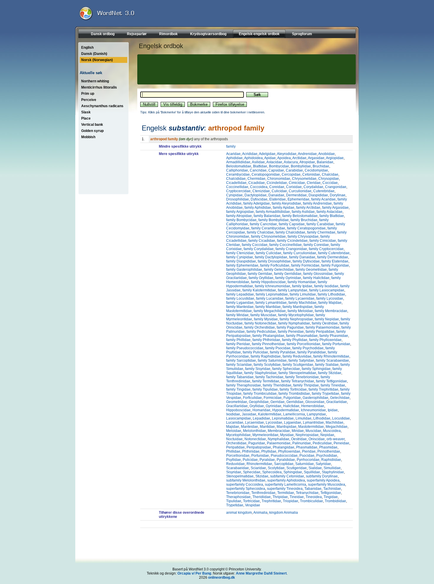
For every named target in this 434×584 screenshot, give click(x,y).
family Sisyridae (257, 369)
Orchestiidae (236, 443)
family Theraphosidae (243, 385)
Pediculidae (322, 443)
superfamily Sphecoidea (245, 489)
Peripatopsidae (259, 447)
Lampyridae (316, 414)
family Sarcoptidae (241, 360)
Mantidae (267, 427)
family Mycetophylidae (296, 315)
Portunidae (260, 456)
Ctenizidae (261, 191)
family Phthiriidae (266, 340)
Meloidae (233, 431)
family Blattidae (331, 216)
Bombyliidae (301, 166)
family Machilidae (302, 303)
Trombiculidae (311, 501)
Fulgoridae (292, 398)
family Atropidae (239, 216)
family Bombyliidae (273, 220)
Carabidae (294, 170)
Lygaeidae (292, 422)
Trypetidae (234, 505)
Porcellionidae (237, 456)
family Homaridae (302, 282)
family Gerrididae (287, 274)
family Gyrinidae (288, 278)
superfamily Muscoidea (326, 484)
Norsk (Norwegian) (97, 60)
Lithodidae (321, 418)
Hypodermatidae (285, 410)
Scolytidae (276, 468)
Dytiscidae (259, 199)
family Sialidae (327, 365)
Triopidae (290, 501)
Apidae (270, 158)
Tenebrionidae (237, 493)
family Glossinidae (318, 274)
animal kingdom (239, 512)
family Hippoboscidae (268, 282)
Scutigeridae (296, 468)
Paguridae (256, 443)
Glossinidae (314, 402)
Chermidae (256, 179)
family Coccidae (254, 245)
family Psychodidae (308, 348)
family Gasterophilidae (244, 269)
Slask (86, 112)
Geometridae (236, 402)
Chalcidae (330, 174)
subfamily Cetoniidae (287, 476)
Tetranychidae (307, 493)
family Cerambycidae (268, 228)
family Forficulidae (274, 265)
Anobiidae (326, 154)
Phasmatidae (306, 447)
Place (86, 118)
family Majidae (330, 303)
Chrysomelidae (304, 179)
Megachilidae (336, 427)
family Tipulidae (265, 389)
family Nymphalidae (294, 323)
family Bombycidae (241, 220)
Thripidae (280, 497)
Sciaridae (258, 468)
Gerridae (277, 402)
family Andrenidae (317, 203)
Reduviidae (235, 464)
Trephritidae (271, 501)
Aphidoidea (253, 158)
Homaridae (261, 410)
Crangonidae (335, 187)
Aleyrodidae (286, 154)
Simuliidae (332, 468)
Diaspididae (318, 195)
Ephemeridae (298, 199)
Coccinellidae (237, 187)
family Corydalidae (259, 249)
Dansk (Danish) (94, 54)
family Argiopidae (240, 212)
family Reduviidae (297, 356)
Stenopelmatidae (240, 476)
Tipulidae (233, 501)
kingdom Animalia (283, 512)
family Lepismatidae (272, 294)
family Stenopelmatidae (297, 373)
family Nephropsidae (296, 319)
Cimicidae (297, 183)
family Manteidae (240, 307)
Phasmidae (328, 447)
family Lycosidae (329, 298)
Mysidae (287, 435)
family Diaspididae (241, 261)
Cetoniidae (311, 174)
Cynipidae (234, 195)
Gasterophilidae (315, 398)
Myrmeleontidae (265, 435)
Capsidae (276, 170)
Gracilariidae (336, 402)
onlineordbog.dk (221, 577)
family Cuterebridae (334, 253)
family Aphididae (257, 207)
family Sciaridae (239, 365)
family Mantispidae (298, 307)
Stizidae (261, 476)
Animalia (260, 512)
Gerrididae (295, 402)
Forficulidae (252, 398)
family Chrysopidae (303, 236)
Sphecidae (251, 472)
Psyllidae (233, 460)
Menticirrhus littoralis (99, 87)
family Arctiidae (308, 207)
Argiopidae (335, 158)
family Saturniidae (272, 360)
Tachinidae (332, 489)
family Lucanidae (269, 298)
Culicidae (279, 191)
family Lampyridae (292, 290)
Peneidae (341, 443)
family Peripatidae (320, 331)
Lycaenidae (254, 422)
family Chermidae (321, 232)
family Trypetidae (325, 393)
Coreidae (276, 187)
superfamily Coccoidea (244, 484)
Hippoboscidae (238, 410)
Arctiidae (299, 158)
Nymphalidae (278, 439)
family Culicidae (268, 253)
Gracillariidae (237, 406)
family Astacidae (329, 212)
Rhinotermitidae (259, 464)
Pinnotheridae (328, 451)
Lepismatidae (283, 418)
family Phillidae (238, 340)
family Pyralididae (311, 352)
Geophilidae (259, 402)
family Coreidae (316, 245)
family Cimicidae (322, 241)
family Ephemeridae (242, 265)
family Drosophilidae (274, 261)
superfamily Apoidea (323, 480)
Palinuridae (301, 443)
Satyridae (323, 464)
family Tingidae (238, 389)
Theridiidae (261, 497)
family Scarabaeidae (332, 360)
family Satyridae (301, 360)
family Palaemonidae (323, 327)
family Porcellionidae (303, 344)
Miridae (298, 431)
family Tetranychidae (297, 381)
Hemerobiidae (312, 406)
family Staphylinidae (260, 373)
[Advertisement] (245, 69)
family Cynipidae (239, 257)
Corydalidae (313, 187)
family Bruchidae (304, 220)
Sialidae (315, 468)
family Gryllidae (261, 278)
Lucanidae (234, 422)
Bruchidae (321, 166)
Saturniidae (304, 464)
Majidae (232, 427)
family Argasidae (335, 207)
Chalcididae (236, 179)
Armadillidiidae (238, 162)
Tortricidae (251, 501)
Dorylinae (337, 195)
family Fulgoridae (335, 265)
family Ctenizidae (240, 253)
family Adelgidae (256, 203)
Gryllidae (256, 406)
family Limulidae (303, 294)
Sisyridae (233, 472)
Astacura (291, 162)
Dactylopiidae (255, 195)
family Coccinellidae (285, 245)
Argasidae (316, 158)
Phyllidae (268, 451)
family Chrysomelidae (268, 236)
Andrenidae (307, 154)
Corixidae (294, 187)
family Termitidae (265, 381)
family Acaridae (323, 199)
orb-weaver (336, 439)
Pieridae (309, 451)
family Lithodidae (331, 294)
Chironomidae (278, 179)
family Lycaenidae (299, 298)
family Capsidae (292, 224)
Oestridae (299, 439)
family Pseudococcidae (244, 348)
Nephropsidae (307, 435)
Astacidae (274, 162)
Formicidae (273, 398)
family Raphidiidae (266, 356)
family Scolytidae (267, 365)
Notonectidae (255, 439)
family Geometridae (311, 269)
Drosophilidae (237, 199)
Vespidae (252, 505)
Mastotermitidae (311, 427)
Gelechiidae (340, 398)
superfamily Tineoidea (285, 489)
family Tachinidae (269, 377)
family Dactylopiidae (271, 257)
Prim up (87, 94)
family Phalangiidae (268, 336)
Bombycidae (279, 166)
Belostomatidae (238, 166)
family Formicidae (305, 265)
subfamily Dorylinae (322, 476)
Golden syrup (92, 131)
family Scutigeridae (298, 365)
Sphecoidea (272, 472)
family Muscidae (263, 315)
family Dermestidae (332, 257)
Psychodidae (326, 456)
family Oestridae (325, 323)
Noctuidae (234, 439)
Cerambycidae (238, 174)
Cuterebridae (324, 191)
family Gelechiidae (279, 269)
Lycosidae (274, 422)
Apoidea (284, 158)
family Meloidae (300, 311)
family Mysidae (266, 319)
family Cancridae (263, 224)
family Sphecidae (286, 369)
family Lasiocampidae (326, 290)
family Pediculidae (261, 331)
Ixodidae (233, 414)
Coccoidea (258, 187)
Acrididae (249, 154)
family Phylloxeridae (325, 340)
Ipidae (333, 410)
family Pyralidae (283, 352)
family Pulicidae (255, 352)
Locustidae (341, 418)
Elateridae (277, 199)
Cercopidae (291, 174)
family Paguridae (290, 327)
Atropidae (307, 162)
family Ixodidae (326, 286)
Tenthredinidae (263, 493)
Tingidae (331, 497)
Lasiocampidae (238, 418)
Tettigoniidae (330, 493)
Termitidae (285, 493)
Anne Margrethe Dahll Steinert (261, 573)
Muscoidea (332, 431)
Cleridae (314, 183)
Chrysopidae (328, 179)
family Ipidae (302, 286)
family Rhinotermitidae (331, 356)
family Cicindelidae (292, 241)
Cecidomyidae (316, 170)
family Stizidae (329, 373)
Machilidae (334, 422)
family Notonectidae (260, 323)
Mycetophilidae (238, 435)
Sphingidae (292, 472)
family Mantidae (268, 307)
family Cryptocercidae (326, 249)
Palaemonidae (279, 443)
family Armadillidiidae (273, 212)
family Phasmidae (333, 336)
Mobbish (88, 137)
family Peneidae (291, 331)
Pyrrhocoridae (308, 460)
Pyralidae (267, 460)
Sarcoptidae (283, 464)
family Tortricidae (293, 389)
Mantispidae (286, 427)
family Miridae (237, 315)
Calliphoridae (237, 170)
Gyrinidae (273, 406)
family (231, 146)
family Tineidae (333, 385)
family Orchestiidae (259, 327)
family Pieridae (238, 344)
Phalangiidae (283, 447)
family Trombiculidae (260, 393)
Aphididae (234, 158)
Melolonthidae (254, 431)
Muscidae (313, 431)
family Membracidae (331, 311)
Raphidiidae (331, 460)
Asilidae (258, 162)
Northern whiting (95, 81)
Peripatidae (235, 447)
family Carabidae (320, 224)
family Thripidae (306, 385)
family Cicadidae (261, 241)
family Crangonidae (291, 249)
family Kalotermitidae (259, 290)
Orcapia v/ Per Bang (194, 573)
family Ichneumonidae (272, 286)
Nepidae (327, 435)
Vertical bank (92, 125)
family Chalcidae (260, 232)
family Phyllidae (294, 340)
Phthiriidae (251, 451)
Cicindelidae (277, 183)
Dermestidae (296, 195)
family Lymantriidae (271, 303)
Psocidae (306, 456)
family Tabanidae (240, 377)
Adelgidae (267, 154)
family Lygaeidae (240, 303)
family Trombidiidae (294, 393)
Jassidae (249, 414)
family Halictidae (316, 278)
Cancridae (258, 170)
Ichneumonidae (313, 410)
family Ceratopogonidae (306, 228)
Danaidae (276, 195)
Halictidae (291, 406)
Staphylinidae (333, 472)
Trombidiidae (335, 501)
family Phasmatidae (302, 336)
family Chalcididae (290, 232)
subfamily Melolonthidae (245, 480)
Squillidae (312, 472)
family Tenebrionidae (302, 377)
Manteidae (249, 427)
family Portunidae (336, 344)
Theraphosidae (238, 497)
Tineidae (297, 497)
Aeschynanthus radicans (102, 106)
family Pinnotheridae (268, 344)
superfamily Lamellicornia (285, 484)
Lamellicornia (294, 414)
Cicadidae (256, 183)
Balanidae (325, 162)
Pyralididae (286, 460)
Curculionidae (300, 191)
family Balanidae (267, 216)
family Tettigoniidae (331, 381)
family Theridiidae (277, 385)
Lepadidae (261, 418)
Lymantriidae (313, 422)
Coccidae (330, 183)
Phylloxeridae (289, 451)
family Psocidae (278, 348)
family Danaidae (302, 257)
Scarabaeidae (237, 468)
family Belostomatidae (300, 216)
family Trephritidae (323, 389)
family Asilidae (303, 212)
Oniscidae (317, 439)
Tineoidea (314, 497)
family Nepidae (327, 319)
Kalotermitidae (269, 414)
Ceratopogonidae (266, 174)
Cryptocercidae (238, 191)
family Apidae (283, 207)
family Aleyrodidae (286, 203)
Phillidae (233, 451)
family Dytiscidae (306, 261)
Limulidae (303, 418)
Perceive (88, 100)
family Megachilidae (270, 311)
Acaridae (233, 154)
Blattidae (260, 166)
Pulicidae (250, 460)
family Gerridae (260, 274)
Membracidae (279, 431)
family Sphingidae (316, 369)
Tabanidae (313, 489)
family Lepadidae (240, 294)
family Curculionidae (299, 253)
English (87, 47)
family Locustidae (240, 298)
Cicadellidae (236, 183)
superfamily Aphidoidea (286, 480)
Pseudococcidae (284, 456)
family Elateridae (335, 261)
